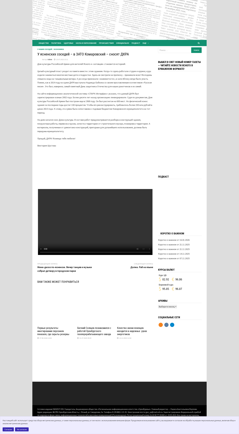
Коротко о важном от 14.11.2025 (174, 253)
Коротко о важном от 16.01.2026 (174, 239)
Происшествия (106, 43)
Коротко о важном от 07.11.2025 (174, 258)
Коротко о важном (172, 233)
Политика (56, 43)
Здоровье (68, 43)
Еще (144, 43)
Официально (122, 43)
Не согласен (22, 429)
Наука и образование (86, 43)
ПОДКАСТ (136, 43)
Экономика (59, 49)
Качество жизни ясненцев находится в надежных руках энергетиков (132, 331)
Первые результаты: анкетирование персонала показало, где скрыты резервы (53, 331)
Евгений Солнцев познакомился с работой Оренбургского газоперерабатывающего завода (94, 331)
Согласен (8, 429)
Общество (44, 43)
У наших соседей (44, 49)
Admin (50, 59)
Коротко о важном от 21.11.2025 (174, 244)
